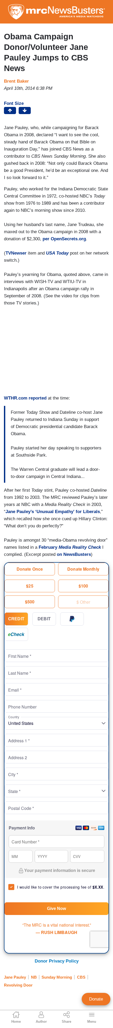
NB (34, 977)
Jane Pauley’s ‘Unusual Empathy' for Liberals (53, 511)
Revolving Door (18, 985)
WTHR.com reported (25, 398)
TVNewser (16, 253)
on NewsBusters (74, 554)
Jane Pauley (15, 977)
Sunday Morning (57, 977)
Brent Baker (16, 81)
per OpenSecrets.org (64, 238)
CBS (81, 977)
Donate (96, 999)
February (70, 547)
